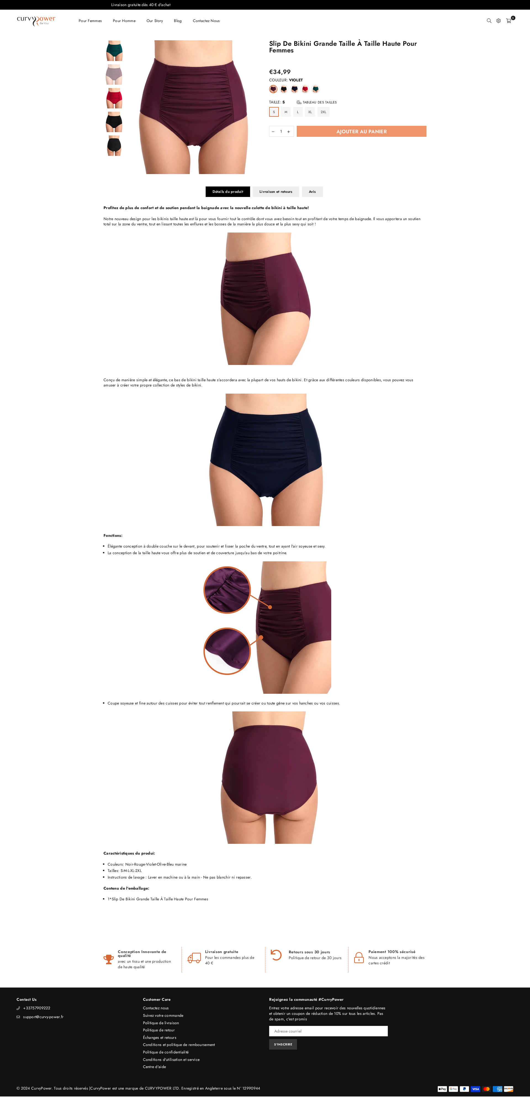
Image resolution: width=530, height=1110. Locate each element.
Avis (312, 191)
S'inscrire (283, 1044)
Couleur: (286, 80)
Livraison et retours (275, 191)
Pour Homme (124, 20)
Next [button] (256, 107)
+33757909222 (36, 1008)
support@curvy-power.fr (43, 1017)
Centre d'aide (154, 1066)
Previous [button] (132, 107)
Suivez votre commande (163, 1015)
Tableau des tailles (319, 102)
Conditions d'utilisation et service (171, 1059)
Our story (155, 20)
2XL (323, 112)
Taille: (303, 102)
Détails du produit (228, 191)
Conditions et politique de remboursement (179, 1044)
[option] (194, 107)
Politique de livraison (161, 1023)
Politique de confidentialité (166, 1052)
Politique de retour (159, 1030)
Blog (178, 20)
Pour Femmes (90, 20)
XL (310, 112)
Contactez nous (206, 20)
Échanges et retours (159, 1037)
